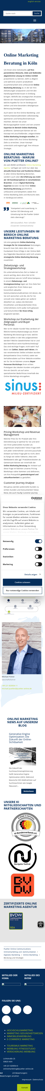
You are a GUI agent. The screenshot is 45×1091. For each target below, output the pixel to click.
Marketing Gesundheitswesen (25, 1033)
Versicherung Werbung (21, 1051)
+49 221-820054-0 (10, 1066)
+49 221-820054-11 (10, 685)
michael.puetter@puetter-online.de (17, 688)
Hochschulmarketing (20, 1030)
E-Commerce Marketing (20, 1039)
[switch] (38, 549)
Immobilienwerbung (19, 1036)
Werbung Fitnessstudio (21, 1048)
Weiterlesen (29, 791)
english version (34, 1)
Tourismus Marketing (20, 1045)
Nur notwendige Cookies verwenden (22, 590)
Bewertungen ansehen (9, 1076)
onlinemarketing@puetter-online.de (18, 1069)
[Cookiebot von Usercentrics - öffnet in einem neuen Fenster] (31, 498)
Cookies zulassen (22, 582)
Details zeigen (30, 574)
